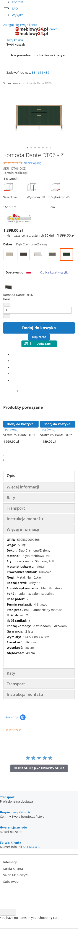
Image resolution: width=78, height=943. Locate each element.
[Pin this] (13, 374)
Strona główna (12, 83)
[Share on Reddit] (22, 398)
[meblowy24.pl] (31, 31)
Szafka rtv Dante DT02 (56, 435)
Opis (11, 475)
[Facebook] (13, 354)
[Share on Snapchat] (22, 391)
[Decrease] (6, 305)
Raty (11, 497)
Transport (16, 508)
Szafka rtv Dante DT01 (19, 435)
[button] (27, 148)
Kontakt (17, 2)
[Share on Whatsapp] (22, 385)
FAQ (15, 8)
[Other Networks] (13, 380)
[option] (9, 254)
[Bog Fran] (19, 224)
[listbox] (39, 255)
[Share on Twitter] (13, 361)
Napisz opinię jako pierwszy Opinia (39, 768)
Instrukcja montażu (25, 518)
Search (53, 29)
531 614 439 (40, 72)
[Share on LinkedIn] (13, 367)
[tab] (39, 476)
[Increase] (6, 316)
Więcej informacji (23, 487)
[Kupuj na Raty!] (39, 346)
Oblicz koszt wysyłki (54, 272)
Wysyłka (17, 15)
